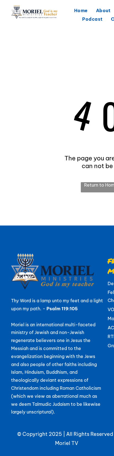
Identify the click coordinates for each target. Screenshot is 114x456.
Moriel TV (66, 443)
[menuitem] (81, 10)
